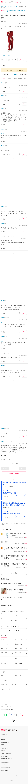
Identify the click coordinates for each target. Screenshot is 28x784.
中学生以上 (4, 684)
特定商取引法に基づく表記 (6, 758)
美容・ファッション (19, 653)
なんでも (3, 639)
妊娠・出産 (18, 676)
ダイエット (4, 658)
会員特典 (3, 739)
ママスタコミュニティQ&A (7, 709)
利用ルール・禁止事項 (6, 706)
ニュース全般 (18, 639)
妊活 (2, 676)
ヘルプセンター (4, 736)
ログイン (22, 2)
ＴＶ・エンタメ (5, 644)
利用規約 (3, 750)
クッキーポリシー (5, 756)
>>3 (2, 322)
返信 (4, 91)
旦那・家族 (4, 648)
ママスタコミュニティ (6, 767)
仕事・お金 (18, 658)
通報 (2, 59)
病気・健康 (4, 652)
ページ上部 (14, 776)
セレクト (3, 693)
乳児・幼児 (4, 680)
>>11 (2, 133)
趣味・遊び (4, 663)
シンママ (17, 684)
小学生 (17, 680)
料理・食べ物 (18, 648)
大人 (2, 667)
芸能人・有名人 (19, 644)
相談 (9, 55)
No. (2, 83)
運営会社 (3, 744)
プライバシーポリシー (6, 753)
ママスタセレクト (5, 764)
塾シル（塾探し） (5, 770)
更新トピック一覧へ (14, 473)
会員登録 (16, 2)
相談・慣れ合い (19, 663)
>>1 (2, 341)
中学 (4, 55)
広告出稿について (5, 742)
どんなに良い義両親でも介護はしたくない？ (16, 10)
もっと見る (14, 573)
